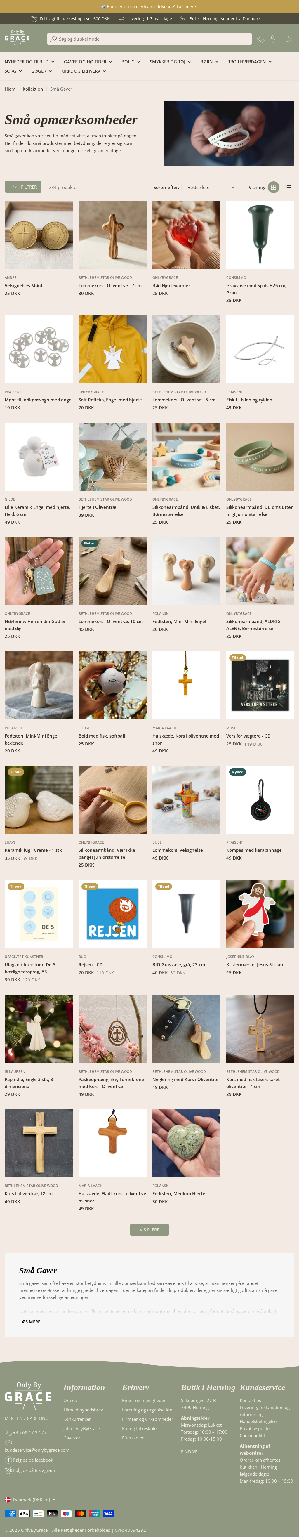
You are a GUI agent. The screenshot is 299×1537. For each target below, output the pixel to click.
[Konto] (272, 39)
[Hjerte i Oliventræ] (113, 457)
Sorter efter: (166, 187)
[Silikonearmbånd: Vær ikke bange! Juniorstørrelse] (113, 800)
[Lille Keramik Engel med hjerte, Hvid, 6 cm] (39, 457)
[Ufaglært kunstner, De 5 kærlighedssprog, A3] (39, 914)
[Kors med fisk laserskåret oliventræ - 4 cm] (260, 1029)
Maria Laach (164, 728)
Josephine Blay (240, 956)
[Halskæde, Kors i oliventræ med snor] (186, 685)
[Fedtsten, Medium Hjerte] (186, 1143)
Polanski (161, 613)
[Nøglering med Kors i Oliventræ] (186, 1029)
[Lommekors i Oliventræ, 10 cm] (113, 571)
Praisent (13, 391)
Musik (232, 728)
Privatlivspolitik (255, 1428)
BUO (82, 956)
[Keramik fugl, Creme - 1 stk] (39, 800)
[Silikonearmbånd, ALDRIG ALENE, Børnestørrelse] (260, 571)
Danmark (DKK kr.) (31, 1500)
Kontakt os (250, 1400)
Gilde (10, 499)
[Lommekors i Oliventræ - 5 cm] (186, 349)
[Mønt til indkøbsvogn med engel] (39, 349)
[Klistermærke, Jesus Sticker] (260, 914)
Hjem (10, 89)
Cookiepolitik (253, 1435)
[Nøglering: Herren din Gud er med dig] (39, 571)
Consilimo (236, 277)
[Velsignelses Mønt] (39, 235)
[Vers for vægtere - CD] (260, 685)
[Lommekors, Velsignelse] (186, 800)
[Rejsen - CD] (113, 914)
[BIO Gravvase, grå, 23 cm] (186, 914)
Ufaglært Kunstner (24, 956)
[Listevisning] (288, 187)
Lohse (84, 728)
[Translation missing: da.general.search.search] (53, 39)
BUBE (157, 842)
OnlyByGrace (165, 277)
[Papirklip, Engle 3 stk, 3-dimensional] (39, 1029)
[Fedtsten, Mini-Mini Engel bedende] (39, 685)
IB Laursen (15, 1071)
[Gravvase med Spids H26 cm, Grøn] (260, 235)
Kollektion (33, 89)
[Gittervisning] (273, 187)
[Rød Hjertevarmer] (186, 235)
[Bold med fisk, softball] (113, 685)
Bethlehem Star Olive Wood (105, 277)
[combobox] (149, 39)
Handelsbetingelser (259, 1421)
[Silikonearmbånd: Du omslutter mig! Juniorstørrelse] (260, 457)
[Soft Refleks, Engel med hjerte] (113, 349)
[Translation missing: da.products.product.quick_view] (65, 213)
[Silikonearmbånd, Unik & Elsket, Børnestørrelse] (186, 457)
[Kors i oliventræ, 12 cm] (39, 1143)
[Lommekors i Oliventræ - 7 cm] (113, 235)
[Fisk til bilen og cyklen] (260, 349)
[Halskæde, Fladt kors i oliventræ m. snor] (113, 1143)
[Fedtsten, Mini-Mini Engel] (186, 571)
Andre (11, 277)
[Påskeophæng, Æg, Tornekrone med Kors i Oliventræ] (113, 1029)
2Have (10, 842)
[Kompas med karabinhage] (260, 800)
